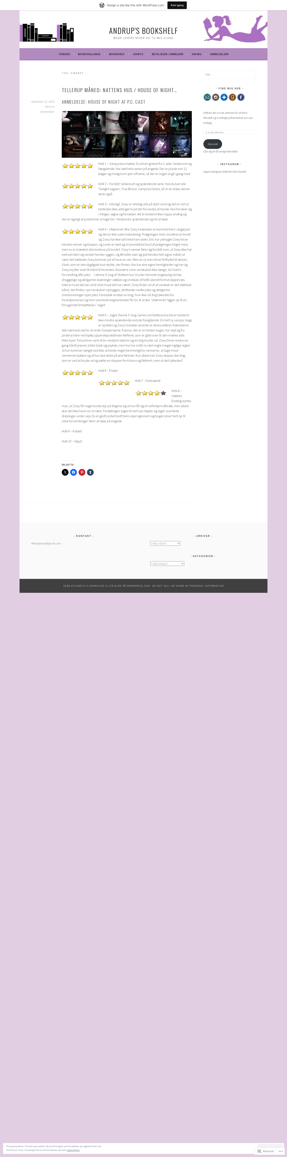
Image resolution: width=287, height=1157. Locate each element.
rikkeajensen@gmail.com (46, 543)
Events (138, 54)
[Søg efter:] (229, 74)
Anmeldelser (219, 54)
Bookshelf (117, 54)
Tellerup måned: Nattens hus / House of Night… (119, 90)
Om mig (196, 54)
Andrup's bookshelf (143, 30)
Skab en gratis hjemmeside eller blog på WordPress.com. (107, 585)
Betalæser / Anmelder (167, 54)
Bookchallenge (89, 54)
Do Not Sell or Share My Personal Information (188, 585)
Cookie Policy (73, 1150)
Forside (64, 54)
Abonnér (213, 144)
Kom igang (177, 5)
